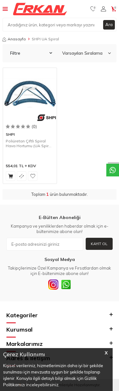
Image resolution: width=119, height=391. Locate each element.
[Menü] (5, 8)
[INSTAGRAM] (53, 284)
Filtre (15, 53)
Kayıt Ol (99, 243)
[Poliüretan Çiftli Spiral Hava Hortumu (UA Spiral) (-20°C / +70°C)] (29, 94)
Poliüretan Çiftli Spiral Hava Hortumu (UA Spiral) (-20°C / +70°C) (29, 143)
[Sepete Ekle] (10, 176)
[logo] (40, 9)
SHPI (10, 134)
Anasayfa (17, 39)
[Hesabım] (103, 8)
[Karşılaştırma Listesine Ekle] (21, 176)
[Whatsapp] (66, 284)
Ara (109, 24)
